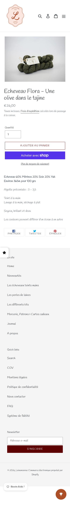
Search (11, 358)
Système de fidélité (18, 416)
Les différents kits (18, 305)
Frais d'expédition (30, 111)
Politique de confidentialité (22, 387)
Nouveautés (14, 276)
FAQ (10, 406)
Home (10, 266)
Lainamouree (22, 470)
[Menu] (64, 16)
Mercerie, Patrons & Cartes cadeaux (28, 314)
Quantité (9, 127)
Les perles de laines (19, 295)
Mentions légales (17, 377)
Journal (11, 324)
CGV (10, 368)
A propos (12, 333)
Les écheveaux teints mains (23, 285)
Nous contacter (16, 397)
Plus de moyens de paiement (35, 164)
